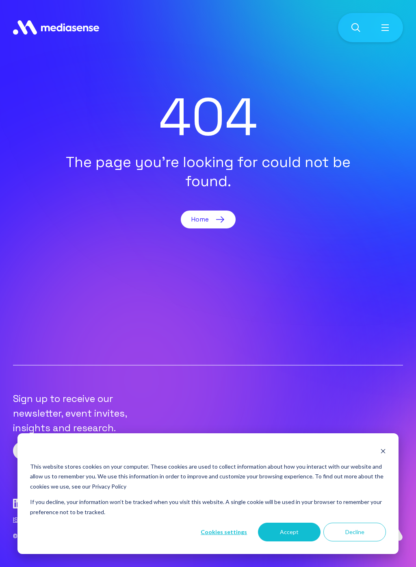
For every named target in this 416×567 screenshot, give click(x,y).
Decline (354, 531)
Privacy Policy (109, 486)
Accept (289, 531)
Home (200, 219)
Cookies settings (224, 531)
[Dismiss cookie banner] (383, 451)
